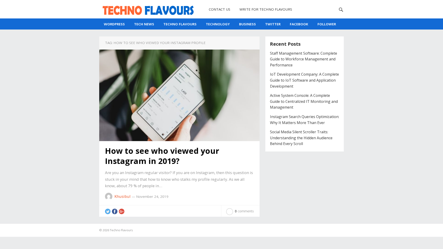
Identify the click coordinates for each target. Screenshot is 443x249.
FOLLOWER (326, 24)
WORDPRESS (114, 24)
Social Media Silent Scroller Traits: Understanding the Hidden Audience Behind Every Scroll (301, 137)
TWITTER (273, 24)
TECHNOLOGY (218, 24)
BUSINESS (247, 24)
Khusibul (122, 196)
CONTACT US (219, 9)
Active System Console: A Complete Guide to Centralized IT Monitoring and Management (304, 101)
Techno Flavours (121, 230)
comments (244, 211)
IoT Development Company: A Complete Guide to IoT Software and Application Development (304, 80)
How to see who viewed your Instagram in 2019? (162, 155)
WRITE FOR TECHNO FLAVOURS (265, 9)
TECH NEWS (144, 24)
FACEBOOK (299, 24)
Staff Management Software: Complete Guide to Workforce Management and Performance (303, 59)
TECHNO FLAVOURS (180, 24)
